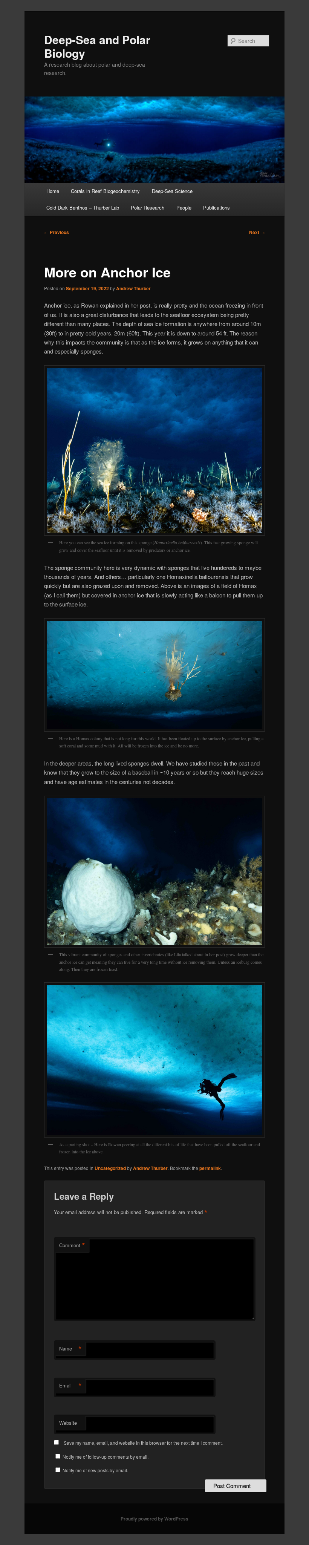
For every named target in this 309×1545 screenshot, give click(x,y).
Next (257, 232)
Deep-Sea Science (172, 190)
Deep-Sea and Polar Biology (97, 46)
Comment (72, 1245)
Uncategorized (110, 1168)
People (183, 207)
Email (70, 1386)
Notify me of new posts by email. (95, 1470)
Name (70, 1349)
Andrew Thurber (133, 288)
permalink (210, 1168)
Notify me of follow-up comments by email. (105, 1456)
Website (68, 1422)
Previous (56, 232)
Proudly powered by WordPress (154, 1518)
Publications (216, 207)
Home (52, 190)
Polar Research (147, 207)
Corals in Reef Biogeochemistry (105, 190)
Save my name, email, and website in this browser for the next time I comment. (143, 1442)
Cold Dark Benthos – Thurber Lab (82, 207)
